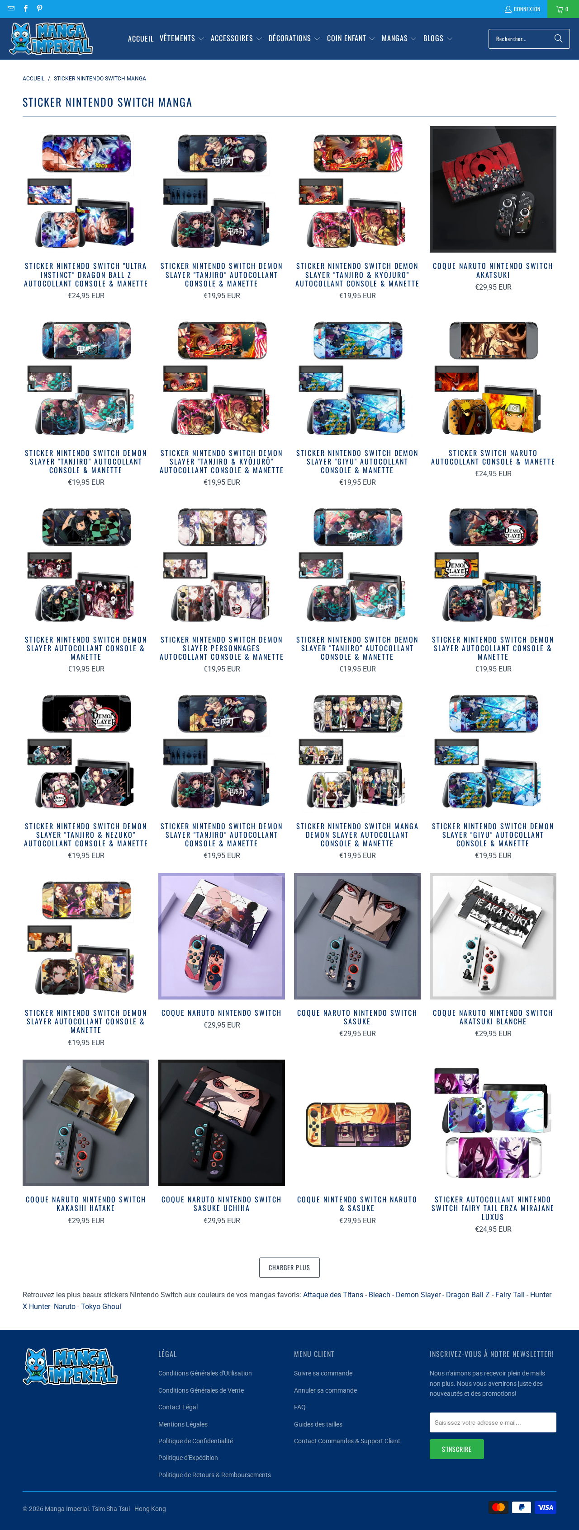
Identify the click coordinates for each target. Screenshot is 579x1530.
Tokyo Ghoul (101, 1306)
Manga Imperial (67, 1508)
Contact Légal (178, 1407)
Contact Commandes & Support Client (347, 1441)
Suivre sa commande (323, 1373)
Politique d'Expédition (188, 1457)
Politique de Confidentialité (195, 1441)
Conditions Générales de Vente (201, 1390)
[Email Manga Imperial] (10, 9)
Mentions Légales (183, 1424)
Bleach (379, 1295)
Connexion (527, 9)
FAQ (300, 1407)
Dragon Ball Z (468, 1295)
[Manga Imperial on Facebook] (24, 9)
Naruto (65, 1306)
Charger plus (289, 1267)
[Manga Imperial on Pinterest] (39, 9)
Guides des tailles (318, 1424)
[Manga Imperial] (51, 39)
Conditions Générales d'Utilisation (205, 1373)
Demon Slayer (418, 1295)
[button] (182, 39)
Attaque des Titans (333, 1295)
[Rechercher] (558, 39)
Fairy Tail (510, 1295)
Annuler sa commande (325, 1390)
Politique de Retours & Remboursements (214, 1474)
